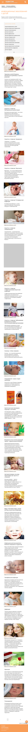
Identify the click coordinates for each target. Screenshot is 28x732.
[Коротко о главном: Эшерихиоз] (11, 128)
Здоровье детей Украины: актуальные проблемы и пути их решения (13, 75)
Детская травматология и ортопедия (12, 46)
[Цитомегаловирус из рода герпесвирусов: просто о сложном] (11, 463)
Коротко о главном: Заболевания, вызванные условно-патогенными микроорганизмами (13, 322)
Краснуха (7, 669)
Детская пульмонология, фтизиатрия (12, 42)
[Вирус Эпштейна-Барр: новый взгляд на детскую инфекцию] (11, 498)
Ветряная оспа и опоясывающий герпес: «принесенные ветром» (13, 440)
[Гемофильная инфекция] (11, 567)
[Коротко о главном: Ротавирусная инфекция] (11, 189)
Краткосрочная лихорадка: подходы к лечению (12, 408)
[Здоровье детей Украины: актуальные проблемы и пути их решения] (11, 63)
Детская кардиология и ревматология (12, 35)
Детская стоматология (9, 44)
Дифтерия (7, 609)
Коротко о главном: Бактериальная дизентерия (12, 109)
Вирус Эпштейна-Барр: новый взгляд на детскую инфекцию (12, 509)
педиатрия (11, 2)
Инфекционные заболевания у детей (10, 71)
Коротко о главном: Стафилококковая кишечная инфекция (12, 290)
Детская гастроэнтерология (10, 30)
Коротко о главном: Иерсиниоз (13, 168)
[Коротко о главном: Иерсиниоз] (11, 157)
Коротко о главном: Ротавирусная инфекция (14, 200)
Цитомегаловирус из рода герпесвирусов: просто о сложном (11, 476)
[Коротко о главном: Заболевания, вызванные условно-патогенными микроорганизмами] (11, 309)
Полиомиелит (8, 701)
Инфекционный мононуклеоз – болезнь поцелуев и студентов (13, 543)
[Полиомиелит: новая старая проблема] (11, 368)
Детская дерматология (9, 33)
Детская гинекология (9, 31)
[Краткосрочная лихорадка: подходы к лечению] (11, 397)
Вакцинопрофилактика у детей (11, 26)
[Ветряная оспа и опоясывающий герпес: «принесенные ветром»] (11, 429)
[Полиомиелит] (11, 690)
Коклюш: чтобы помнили (11, 351)
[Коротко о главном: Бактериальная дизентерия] (11, 98)
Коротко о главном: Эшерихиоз (13, 139)
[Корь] (11, 630)
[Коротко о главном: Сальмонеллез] (11, 217)
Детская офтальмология (10, 39)
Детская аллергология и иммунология (12, 28)
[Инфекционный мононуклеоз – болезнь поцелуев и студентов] (11, 532)
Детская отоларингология (10, 37)
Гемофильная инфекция (11, 577)
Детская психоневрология (10, 40)
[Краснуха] (11, 658)
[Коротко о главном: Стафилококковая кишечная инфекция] (11, 277)
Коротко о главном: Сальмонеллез (9, 228)
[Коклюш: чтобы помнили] (11, 340)
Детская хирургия (8, 49)
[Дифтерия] (11, 598)
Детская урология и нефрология (11, 47)
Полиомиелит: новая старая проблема (12, 379)
